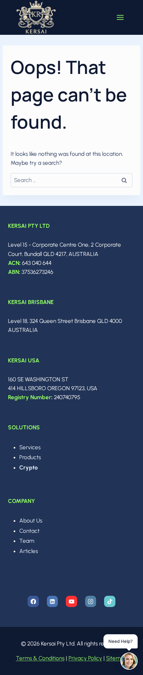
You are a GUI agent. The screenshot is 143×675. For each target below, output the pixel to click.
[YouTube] (71, 601)
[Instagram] (90, 601)
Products (30, 457)
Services (30, 447)
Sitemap (116, 658)
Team (26, 540)
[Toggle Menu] (120, 17)
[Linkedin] (52, 601)
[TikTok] (109, 601)
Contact (29, 530)
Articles (28, 551)
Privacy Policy (85, 658)
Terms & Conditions (40, 658)
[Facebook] (33, 601)
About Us (30, 520)
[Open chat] (129, 661)
